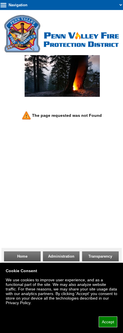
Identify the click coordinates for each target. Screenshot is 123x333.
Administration (61, 256)
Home (22, 256)
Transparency (100, 256)
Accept (108, 322)
